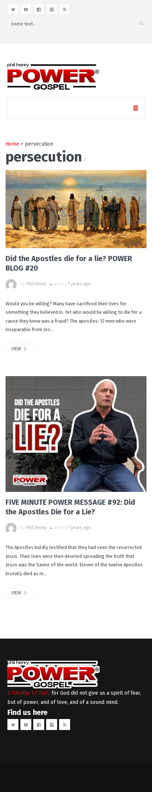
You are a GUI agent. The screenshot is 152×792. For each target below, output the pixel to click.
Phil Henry (36, 283)
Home (12, 144)
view (16, 348)
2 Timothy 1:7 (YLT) (28, 693)
